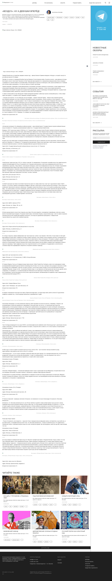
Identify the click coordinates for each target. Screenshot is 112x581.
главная (4, 24)
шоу (40, 504)
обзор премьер (59, 17)
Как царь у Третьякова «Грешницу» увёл (16, 497)
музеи (70, 541)
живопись (75, 541)
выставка (21, 506)
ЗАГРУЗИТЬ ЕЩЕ (45, 547)
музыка (51, 504)
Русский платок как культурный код (73, 532)
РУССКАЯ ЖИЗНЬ (48, 2)
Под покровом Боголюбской (43, 496)
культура (66, 17)
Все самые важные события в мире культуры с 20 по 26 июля (74, 499)
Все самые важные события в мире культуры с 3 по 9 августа (16, 501)
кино (52, 19)
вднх (48, 19)
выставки (77, 17)
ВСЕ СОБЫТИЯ (96, 122)
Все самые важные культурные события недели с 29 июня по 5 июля (74, 536)
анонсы (5, 506)
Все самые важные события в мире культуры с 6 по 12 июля (45, 536)
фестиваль (16, 506)
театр (83, 17)
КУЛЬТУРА (62, 2)
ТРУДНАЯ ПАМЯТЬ (77, 2)
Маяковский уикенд (11, 531)
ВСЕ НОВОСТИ (96, 81)
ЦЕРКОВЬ (34, 2)
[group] (101, 58)
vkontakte (60, 562)
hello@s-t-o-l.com (34, 559)
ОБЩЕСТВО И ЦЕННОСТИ (95, 2)
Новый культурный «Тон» (71, 496)
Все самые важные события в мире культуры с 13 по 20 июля (16, 534)
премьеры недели (50, 17)
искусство (72, 17)
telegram (59, 559)
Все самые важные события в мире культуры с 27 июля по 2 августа (44, 499)
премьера (75, 504)
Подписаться (101, 142)
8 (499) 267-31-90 (34, 561)
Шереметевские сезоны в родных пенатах (45, 532)
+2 (51, 541)
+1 (26, 506)
